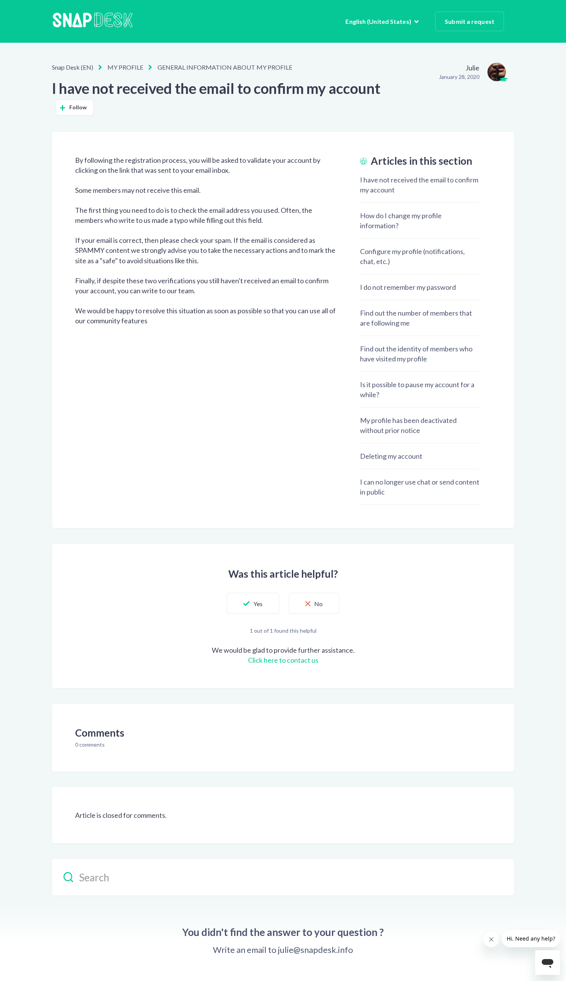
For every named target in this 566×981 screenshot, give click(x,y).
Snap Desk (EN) (72, 67)
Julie (472, 68)
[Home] (92, 21)
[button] (253, 603)
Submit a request (469, 21)
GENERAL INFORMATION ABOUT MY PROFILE (224, 67)
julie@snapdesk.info (315, 950)
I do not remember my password (408, 287)
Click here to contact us (283, 660)
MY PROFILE (125, 67)
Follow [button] (78, 107)
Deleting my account (391, 456)
